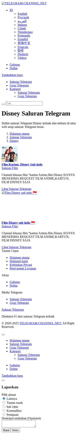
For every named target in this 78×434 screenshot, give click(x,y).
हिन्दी (20, 50)
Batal (6, 430)
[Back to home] (24, 3)
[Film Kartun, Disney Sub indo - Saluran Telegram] (10, 161)
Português (24, 35)
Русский (23, 17)
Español (23, 39)
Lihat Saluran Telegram (16, 189)
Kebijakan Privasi (21, 264)
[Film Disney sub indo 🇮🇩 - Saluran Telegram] (32, 192)
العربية (22, 21)
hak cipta (12, 406)
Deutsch (23, 54)
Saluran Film (10, 168)
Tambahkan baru (12, 75)
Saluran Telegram (21, 81)
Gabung (15, 64)
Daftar (14, 68)
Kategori (15, 89)
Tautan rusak (14, 402)
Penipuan (12, 414)
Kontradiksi (13, 410)
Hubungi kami (19, 261)
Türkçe (22, 57)
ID (11, 10)
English (22, 13)
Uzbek (22, 28)
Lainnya (11, 398)
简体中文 (24, 43)
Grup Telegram (19, 85)
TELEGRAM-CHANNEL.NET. (40, 323)
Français (23, 47)
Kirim (15, 430)
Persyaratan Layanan (23, 268)
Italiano (22, 24)
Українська (25, 32)
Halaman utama (19, 257)
